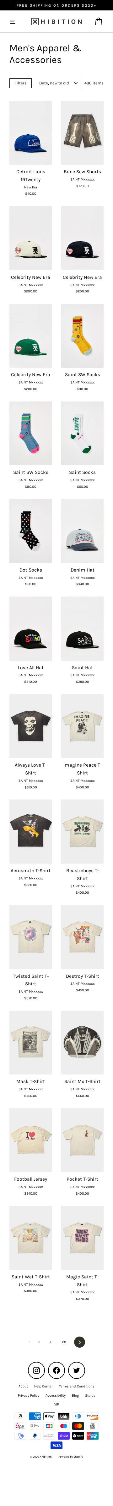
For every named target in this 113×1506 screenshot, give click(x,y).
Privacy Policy (28, 1395)
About (23, 1386)
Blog (75, 1395)
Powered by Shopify (70, 1456)
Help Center (43, 1386)
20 (64, 1342)
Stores (90, 1395)
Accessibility (56, 1395)
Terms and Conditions (76, 1386)
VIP (56, 1404)
